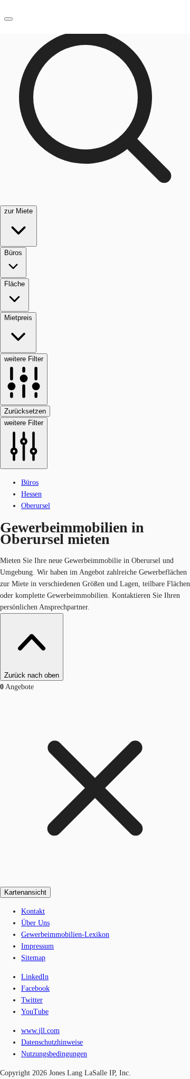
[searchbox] (95, 235)
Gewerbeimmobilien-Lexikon (65, 935)
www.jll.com (40, 1031)
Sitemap (33, 958)
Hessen (31, 494)
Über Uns (35, 923)
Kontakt (33, 911)
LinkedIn (35, 977)
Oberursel (35, 506)
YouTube (35, 1012)
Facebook (35, 988)
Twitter (32, 1000)
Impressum (37, 946)
